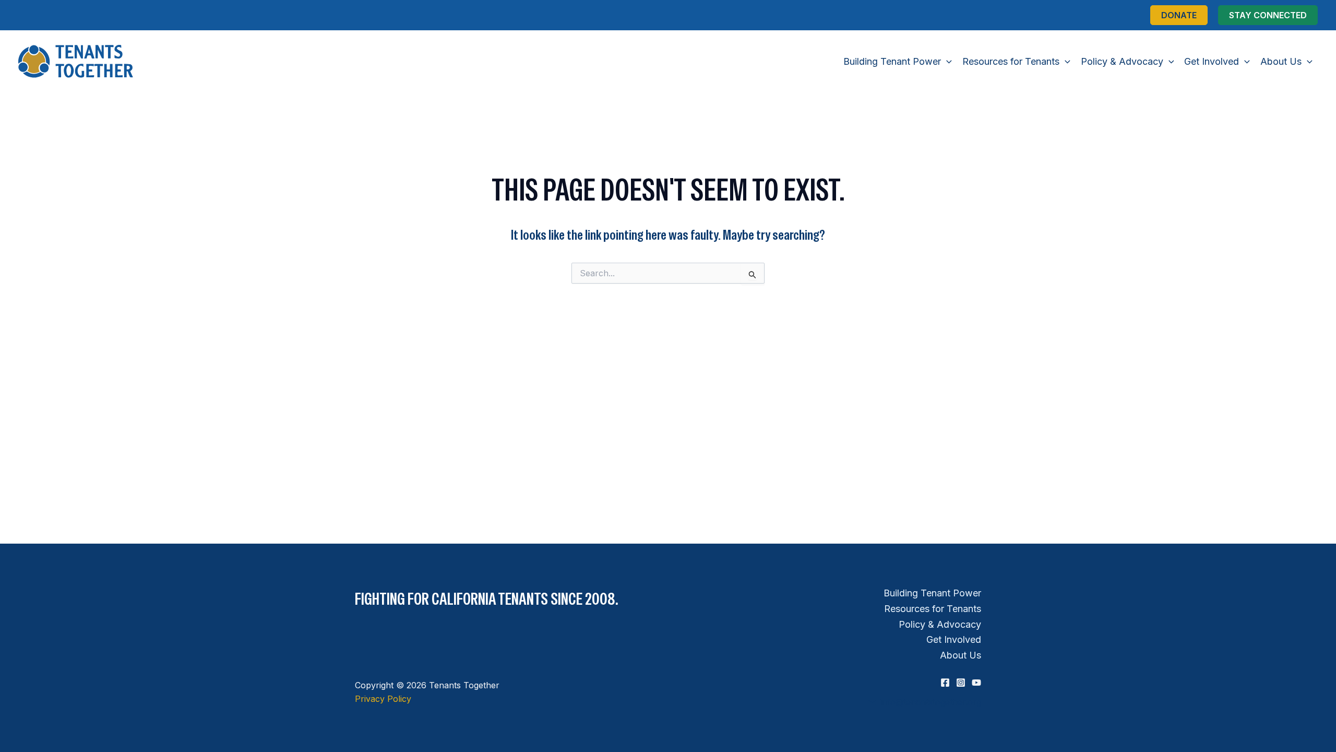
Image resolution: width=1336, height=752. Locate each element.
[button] (1179, 15)
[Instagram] (960, 682)
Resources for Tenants (932, 608)
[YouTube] (976, 682)
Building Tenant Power (932, 593)
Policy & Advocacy (940, 624)
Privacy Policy (383, 699)
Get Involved (953, 639)
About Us (960, 655)
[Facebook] (945, 682)
